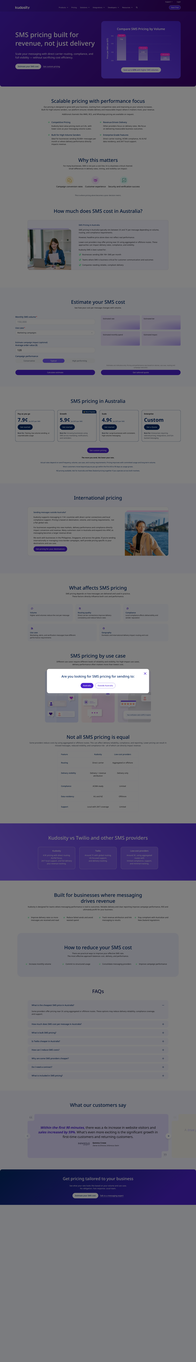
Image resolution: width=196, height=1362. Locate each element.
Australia (87, 685)
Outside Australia (105, 685)
